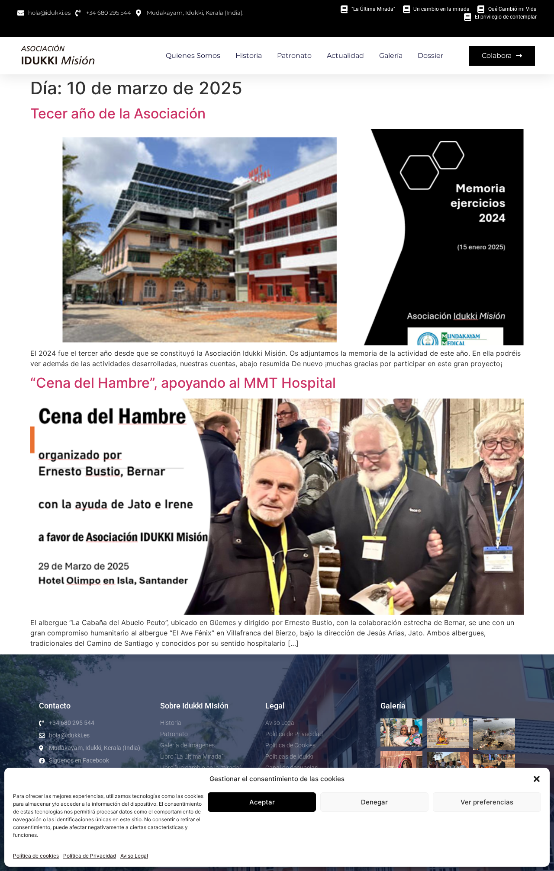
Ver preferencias (487, 802)
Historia (248, 55)
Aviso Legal (134, 855)
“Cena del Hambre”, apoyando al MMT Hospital (183, 382)
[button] (536, 779)
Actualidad (345, 55)
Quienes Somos (193, 55)
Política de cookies (36, 855)
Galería (391, 55)
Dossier (430, 55)
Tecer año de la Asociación (118, 113)
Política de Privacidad (89, 855)
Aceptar (262, 802)
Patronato (294, 55)
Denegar (374, 802)
